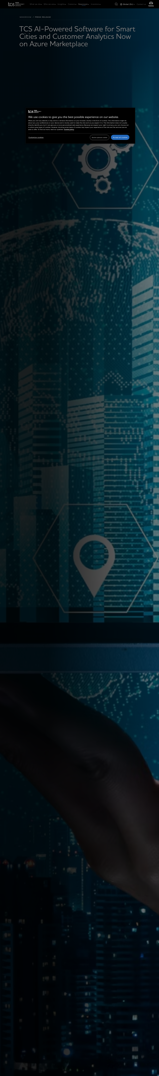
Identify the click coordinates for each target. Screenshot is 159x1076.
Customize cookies (36, 137)
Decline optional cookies (99, 137)
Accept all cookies (120, 137)
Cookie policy (69, 129)
